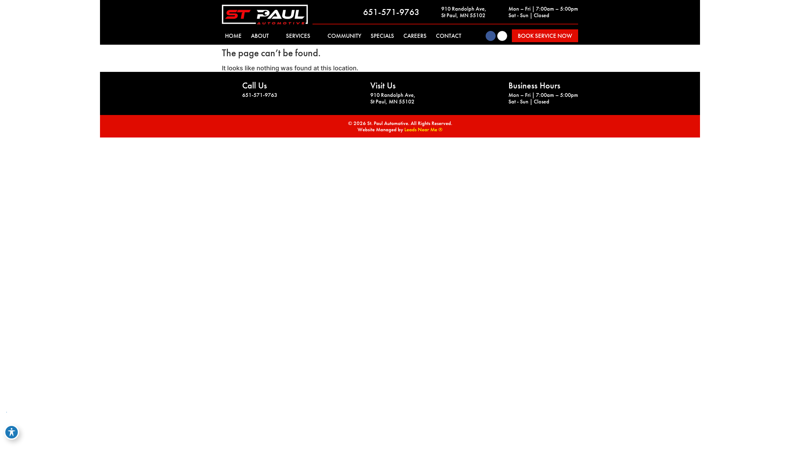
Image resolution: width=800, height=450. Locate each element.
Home (233, 36)
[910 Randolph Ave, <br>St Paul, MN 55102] (433, 12)
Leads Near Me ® (423, 129)
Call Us (254, 85)
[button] (545, 35)
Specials (382, 36)
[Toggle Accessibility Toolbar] (11, 432)
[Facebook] (491, 36)
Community (344, 36)
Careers (415, 36)
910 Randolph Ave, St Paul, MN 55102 (464, 12)
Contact (448, 36)
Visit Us (383, 85)
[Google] (502, 36)
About (260, 36)
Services (298, 36)
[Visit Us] (358, 90)
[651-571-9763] (355, 12)
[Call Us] (230, 90)
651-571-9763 (391, 12)
